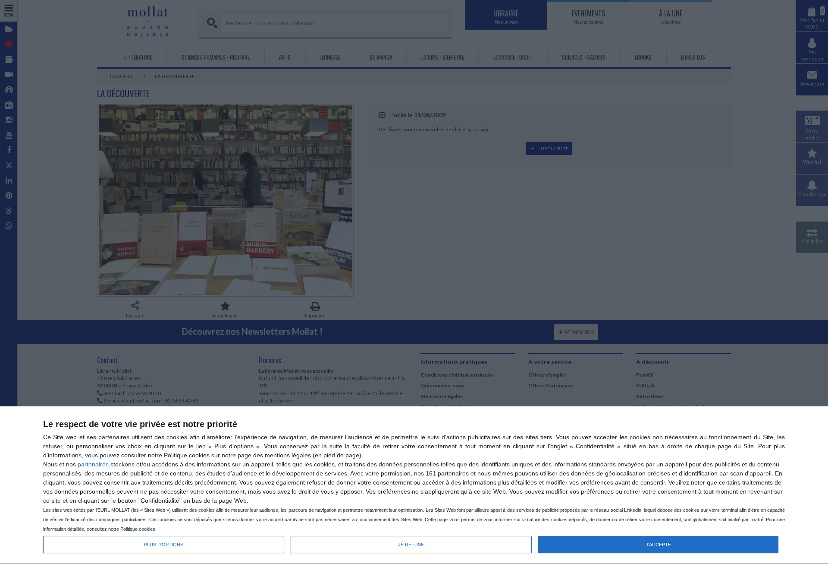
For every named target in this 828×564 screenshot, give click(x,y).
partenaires (93, 464)
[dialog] (414, 485)
